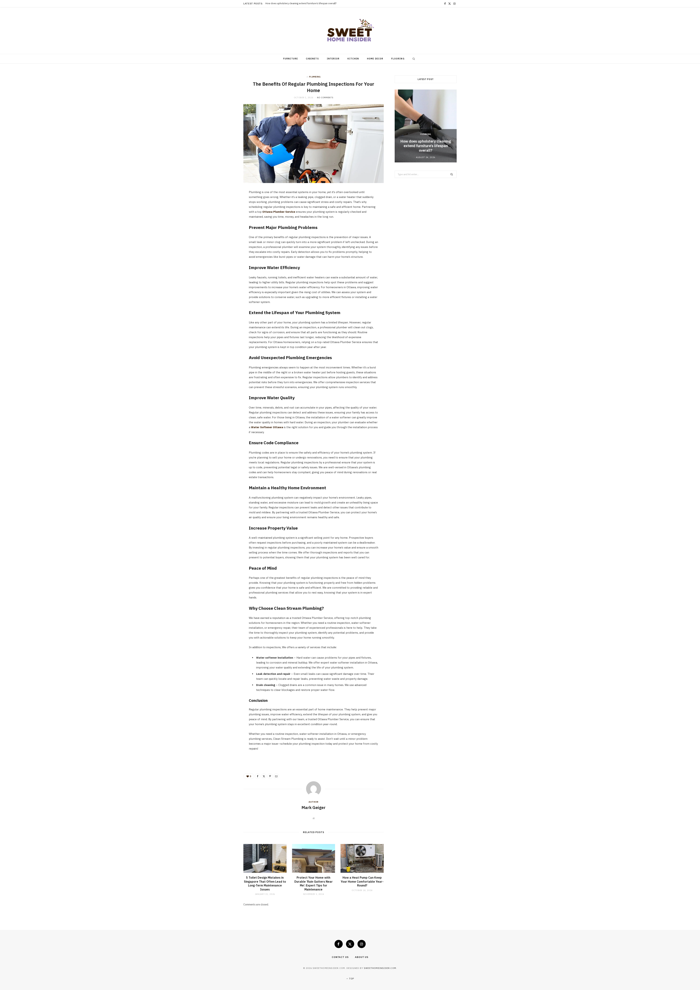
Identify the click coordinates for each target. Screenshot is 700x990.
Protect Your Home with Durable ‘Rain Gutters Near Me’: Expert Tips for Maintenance (313, 883)
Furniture (290, 58)
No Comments (325, 97)
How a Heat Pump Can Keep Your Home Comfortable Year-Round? (362, 881)
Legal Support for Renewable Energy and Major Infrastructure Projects (303, 3)
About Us (361, 957)
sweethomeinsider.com (380, 968)
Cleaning (425, 134)
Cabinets (312, 58)
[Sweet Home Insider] (350, 30)
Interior (333, 58)
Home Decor (375, 58)
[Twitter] (226, 213)
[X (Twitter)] (350, 944)
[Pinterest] (226, 223)
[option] (426, 126)
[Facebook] (226, 204)
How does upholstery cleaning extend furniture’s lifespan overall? (425, 146)
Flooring (398, 58)
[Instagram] (361, 944)
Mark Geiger (314, 807)
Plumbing (314, 76)
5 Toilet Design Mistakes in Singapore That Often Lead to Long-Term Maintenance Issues (265, 883)
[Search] (413, 58)
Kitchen (353, 58)
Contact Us (340, 957)
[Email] (226, 232)
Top (351, 978)
